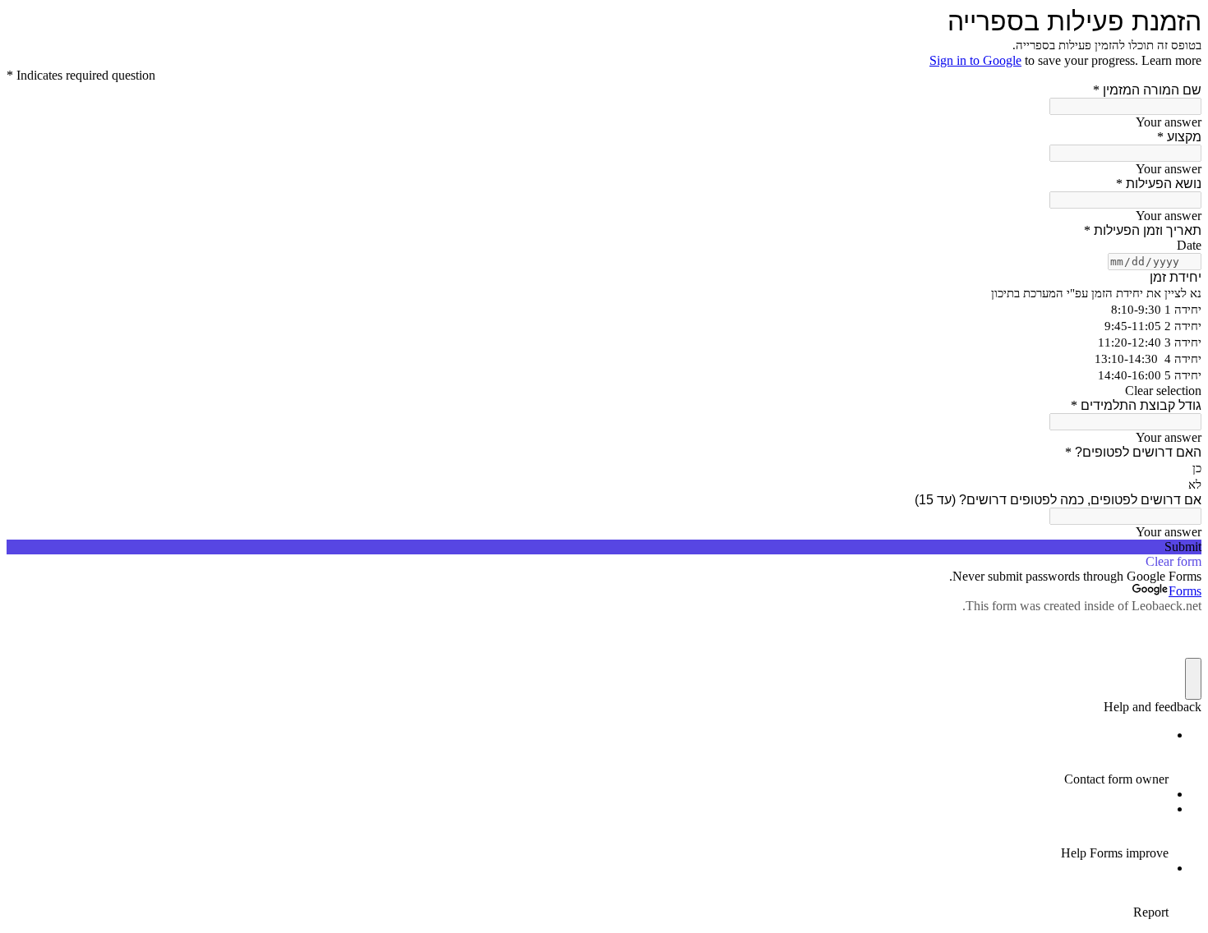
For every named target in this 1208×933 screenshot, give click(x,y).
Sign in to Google (975, 60)
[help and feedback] (1193, 679)
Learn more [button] (1171, 60)
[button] (604, 391)
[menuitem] (588, 757)
